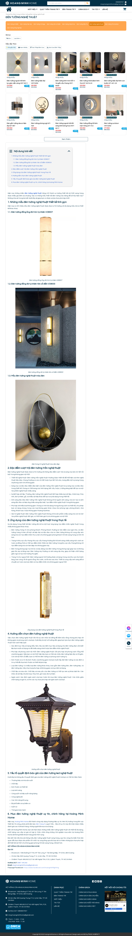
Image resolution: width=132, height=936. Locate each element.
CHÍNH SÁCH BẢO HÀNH (87, 899)
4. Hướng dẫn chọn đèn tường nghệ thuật (26, 175)
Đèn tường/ (26, 14)
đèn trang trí (41, 824)
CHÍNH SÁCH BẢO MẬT (87, 906)
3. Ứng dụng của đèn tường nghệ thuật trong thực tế (31, 172)
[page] (93, 881)
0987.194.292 (22, 863)
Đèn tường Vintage (39, 24)
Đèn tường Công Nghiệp (14, 28)
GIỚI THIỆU (32, 9)
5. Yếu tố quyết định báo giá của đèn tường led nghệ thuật (33, 179)
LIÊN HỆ (105, 9)
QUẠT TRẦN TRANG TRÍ (49, 9)
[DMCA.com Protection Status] (13, 927)
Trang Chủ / (9, 14)
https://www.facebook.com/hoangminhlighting (41, 867)
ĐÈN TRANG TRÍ (68, 9)
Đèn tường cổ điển (12, 24)
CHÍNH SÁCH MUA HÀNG (88, 892)
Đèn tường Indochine (68, 24)
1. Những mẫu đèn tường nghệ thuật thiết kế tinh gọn (31, 156)
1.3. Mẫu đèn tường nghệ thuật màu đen (28, 166)
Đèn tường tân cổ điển (54, 24)
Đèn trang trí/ (17, 14)
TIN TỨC (95, 9)
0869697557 (120, 2)
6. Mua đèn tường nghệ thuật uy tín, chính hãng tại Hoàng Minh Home (36, 182)
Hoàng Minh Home (22, 821)
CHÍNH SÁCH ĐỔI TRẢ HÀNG (89, 903)
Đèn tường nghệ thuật (96, 24)
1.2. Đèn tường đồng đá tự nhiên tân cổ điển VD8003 (32, 162)
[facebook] (115, 901)
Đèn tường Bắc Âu (82, 24)
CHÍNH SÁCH (83, 9)
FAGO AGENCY (94, 934)
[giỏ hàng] (124, 9)
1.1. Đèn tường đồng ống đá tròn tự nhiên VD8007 (31, 159)
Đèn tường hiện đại (26, 24)
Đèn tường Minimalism (112, 24)
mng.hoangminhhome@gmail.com (25, 865)
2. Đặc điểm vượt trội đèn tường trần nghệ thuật (29, 169)
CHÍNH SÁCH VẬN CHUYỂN (88, 896)
